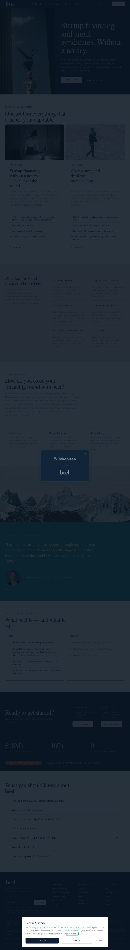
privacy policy (72, 933)
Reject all (76, 940)
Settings (99, 940)
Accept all (42, 940)
